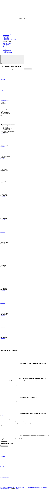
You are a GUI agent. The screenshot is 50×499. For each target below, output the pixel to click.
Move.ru (3, 415)
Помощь (14, 487)
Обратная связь (39, 487)
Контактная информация (21, 487)
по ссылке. (12, 365)
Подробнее (2, 133)
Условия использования (31, 487)
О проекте (10, 487)
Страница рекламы (4, 487)
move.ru (17, 488)
